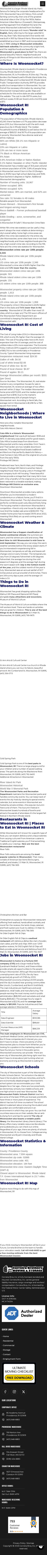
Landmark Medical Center (12, 1036)
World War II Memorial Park (14, 788)
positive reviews (7, 946)
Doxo (7, 378)
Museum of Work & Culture (12, 600)
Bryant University (23, 1135)
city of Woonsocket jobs (15, 1055)
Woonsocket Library (20, 1121)
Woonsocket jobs (8, 1045)
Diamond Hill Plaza (29, 594)
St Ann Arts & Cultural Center (13, 660)
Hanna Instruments (37, 1036)
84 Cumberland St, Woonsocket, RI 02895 (27, 671)
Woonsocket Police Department (18, 316)
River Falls (4, 849)
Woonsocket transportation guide (15, 91)
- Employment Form (11, 1359)
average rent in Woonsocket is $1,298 (17, 403)
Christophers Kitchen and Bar (13, 915)
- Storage (6, 1350)
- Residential (7, 1341)
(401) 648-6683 (13, 1420)
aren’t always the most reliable (14, 230)
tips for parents (24, 1116)
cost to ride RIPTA (24, 96)
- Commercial (8, 1345)
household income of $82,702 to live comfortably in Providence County (23, 350)
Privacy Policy (19, 1543)
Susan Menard (7, 204)
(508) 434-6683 (13, 1459)
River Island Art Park (10, 782)
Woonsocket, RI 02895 (10, 774)
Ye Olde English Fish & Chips (12, 933)
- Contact (6, 1354)
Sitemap (30, 1543)
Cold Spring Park (8, 758)
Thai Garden (9, 447)
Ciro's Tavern (39, 444)
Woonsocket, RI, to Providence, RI (15, 75)
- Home (5, 1336)
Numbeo (11, 381)
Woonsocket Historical (11, 785)
